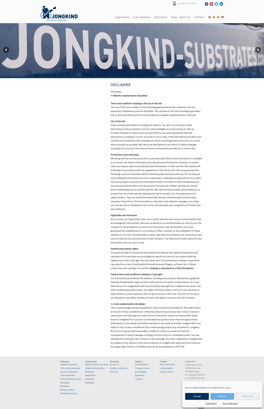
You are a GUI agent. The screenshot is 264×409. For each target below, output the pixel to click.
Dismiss (222, 396)
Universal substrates (69, 372)
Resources (114, 364)
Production (89, 372)
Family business (142, 364)
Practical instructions (69, 393)
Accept (197, 396)
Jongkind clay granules (95, 368)
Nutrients (114, 372)
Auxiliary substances (119, 368)
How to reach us (166, 372)
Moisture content (67, 390)
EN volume (64, 386)
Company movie (142, 368)
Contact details (166, 368)
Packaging (64, 382)
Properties (89, 379)
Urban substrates (67, 375)
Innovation (139, 375)
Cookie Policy (211, 403)
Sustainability (140, 372)
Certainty (139, 379)
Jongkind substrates (68, 364)
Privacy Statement (230, 403)
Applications (90, 375)
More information (167, 364)
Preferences (247, 396)
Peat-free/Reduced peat (70, 379)
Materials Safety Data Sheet (96, 364)
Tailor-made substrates (70, 368)
